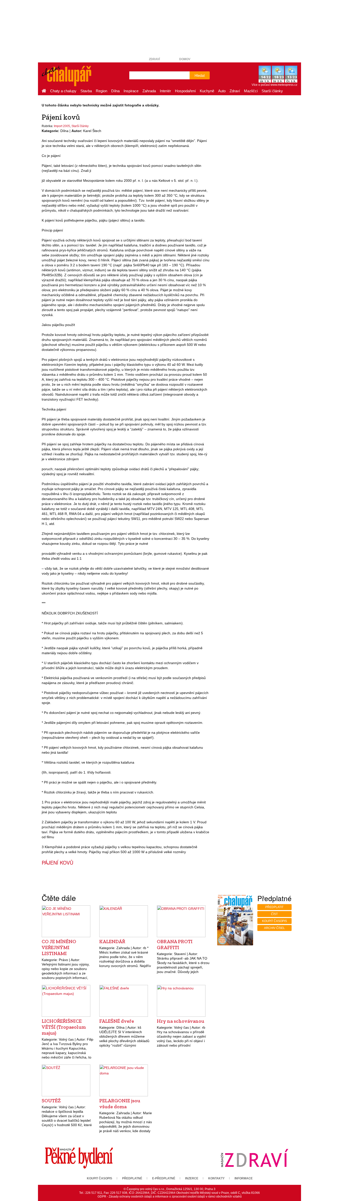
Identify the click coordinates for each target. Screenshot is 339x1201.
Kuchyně (207, 91)
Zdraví (154, 59)
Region (101, 91)
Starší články (272, 91)
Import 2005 (62, 126)
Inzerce (191, 1178)
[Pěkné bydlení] (79, 1157)
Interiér (165, 91)
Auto (222, 91)
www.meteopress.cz (284, 85)
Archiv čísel (274, 928)
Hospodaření (185, 91)
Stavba (86, 91)
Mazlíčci (251, 91)
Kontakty (216, 1178)
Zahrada (149, 91)
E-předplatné (163, 1178)
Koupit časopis (274, 921)
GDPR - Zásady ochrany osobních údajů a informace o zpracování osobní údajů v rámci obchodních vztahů (170, 1196)
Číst (274, 914)
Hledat (200, 75)
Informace (244, 1178)
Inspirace (131, 91)
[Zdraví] (254, 1157)
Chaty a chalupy (63, 91)
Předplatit (274, 907)
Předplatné (132, 1178)
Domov (184, 59)
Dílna (115, 91)
